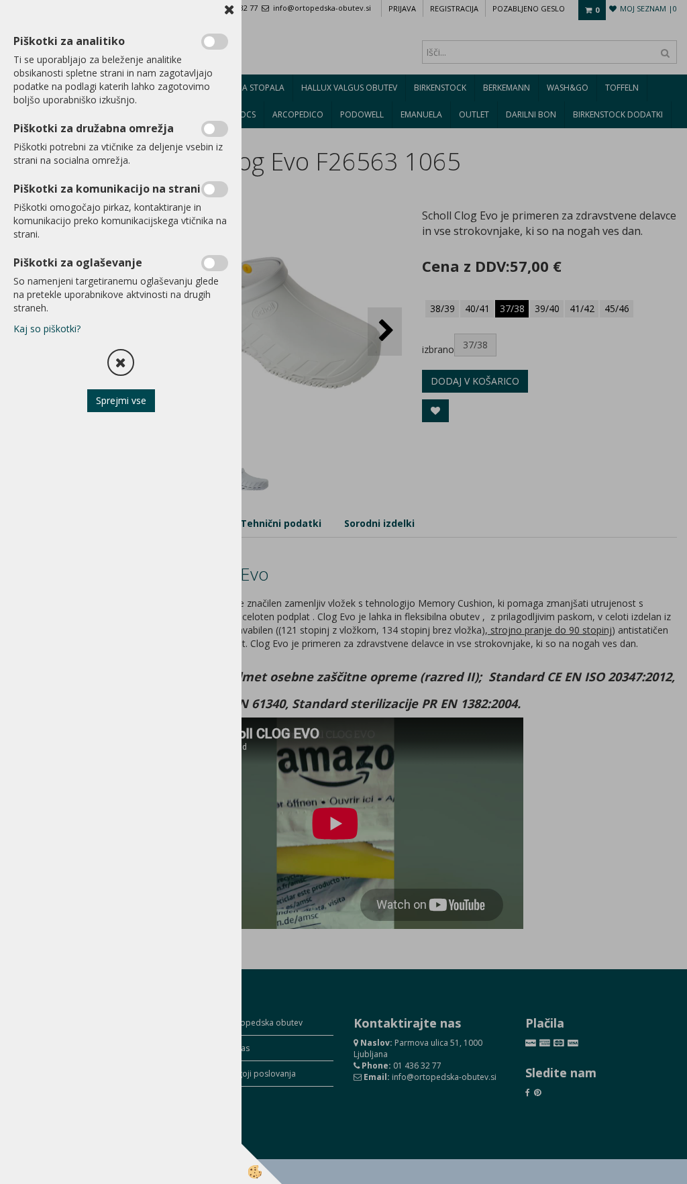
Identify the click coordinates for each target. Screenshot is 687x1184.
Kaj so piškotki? (47, 328)
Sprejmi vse (121, 400)
